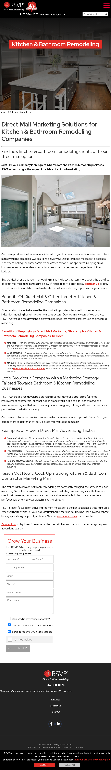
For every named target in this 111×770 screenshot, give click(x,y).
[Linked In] (59, 724)
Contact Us (55, 705)
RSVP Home (74, 13)
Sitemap (55, 699)
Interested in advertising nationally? (30, 619)
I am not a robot (22, 639)
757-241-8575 (30, 14)
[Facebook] (51, 724)
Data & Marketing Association (29, 368)
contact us (92, 284)
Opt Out (56, 712)
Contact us (8, 524)
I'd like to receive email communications (32, 625)
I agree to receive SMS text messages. (32, 631)
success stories (67, 516)
